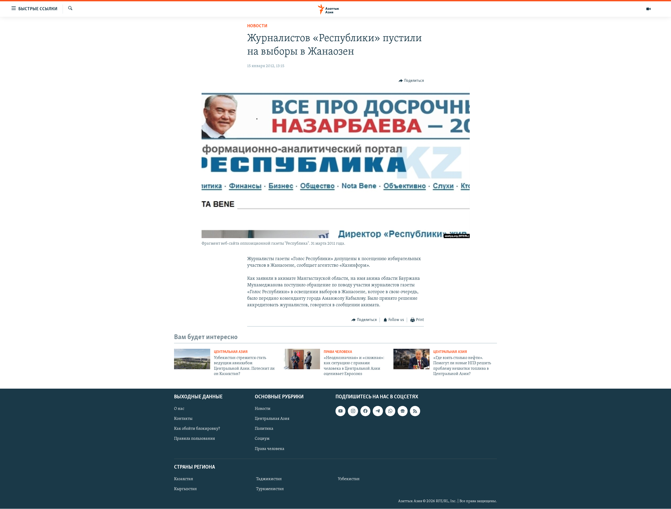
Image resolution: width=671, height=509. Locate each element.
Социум (262, 439)
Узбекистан (349, 479)
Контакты (183, 419)
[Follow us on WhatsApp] (390, 411)
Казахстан (183, 479)
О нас (179, 409)
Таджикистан (269, 479)
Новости (257, 26)
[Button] (411, 80)
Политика (264, 429)
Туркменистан (270, 489)
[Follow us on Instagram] (353, 411)
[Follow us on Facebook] (365, 411)
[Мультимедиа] (648, 9)
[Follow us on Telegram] (378, 411)
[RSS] (415, 411)
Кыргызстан (185, 489)
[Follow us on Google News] (403, 411)
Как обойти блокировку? (197, 429)
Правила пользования (194, 439)
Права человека (338, 352)
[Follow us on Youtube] (340, 411)
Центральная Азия (231, 352)
